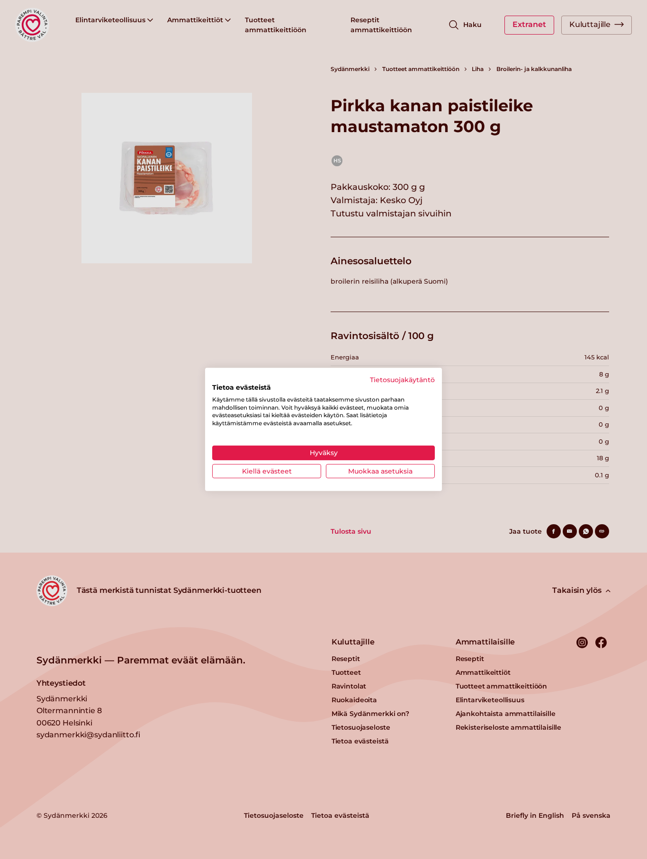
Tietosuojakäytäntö (402, 380)
